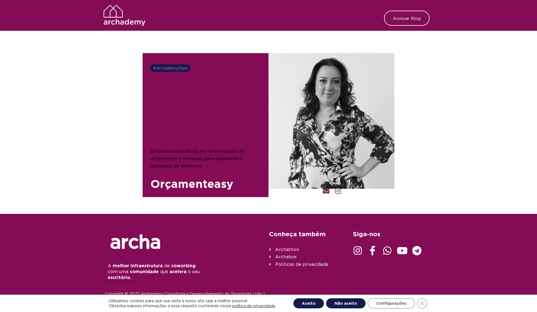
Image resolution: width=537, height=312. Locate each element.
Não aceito (346, 303)
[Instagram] (357, 250)
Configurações (391, 303)
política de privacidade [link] (253, 306)
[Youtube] (402, 250)
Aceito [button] (308, 303)
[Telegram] (417, 250)
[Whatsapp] (387, 250)
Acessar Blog (407, 18)
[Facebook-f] (372, 250)
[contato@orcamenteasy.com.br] (326, 191)
